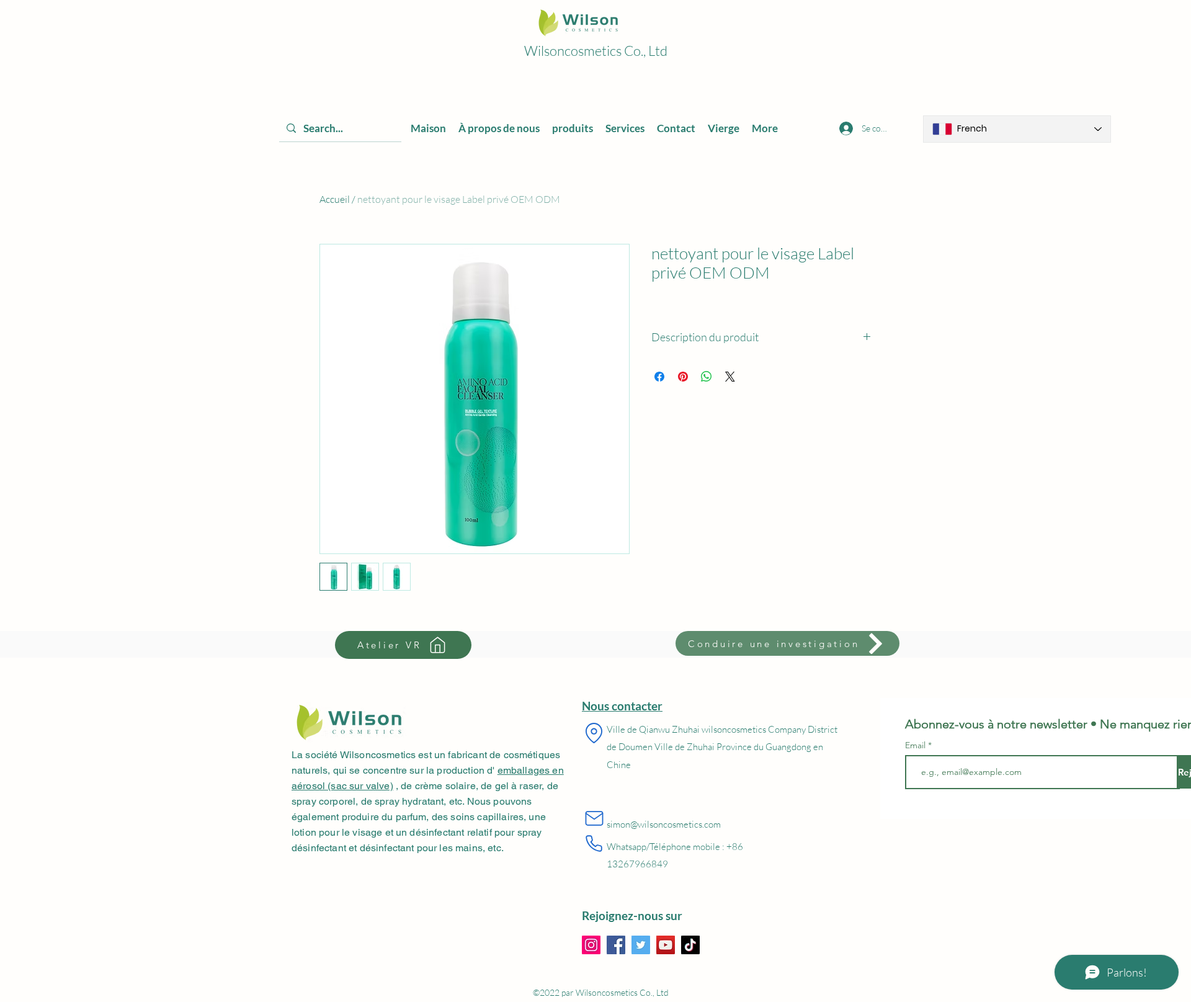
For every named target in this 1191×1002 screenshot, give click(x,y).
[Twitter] (640, 945)
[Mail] (594, 819)
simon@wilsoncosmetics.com (664, 824)
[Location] (594, 733)
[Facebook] (616, 945)
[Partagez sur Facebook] (659, 376)
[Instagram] (591, 945)
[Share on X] (730, 376)
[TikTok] (690, 945)
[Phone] (594, 843)
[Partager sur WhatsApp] (706, 376)
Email (916, 745)
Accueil (334, 199)
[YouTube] (665, 945)
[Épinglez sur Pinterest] (683, 376)
